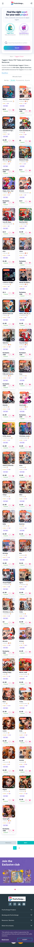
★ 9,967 (4, 705)
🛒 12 (23, 163)
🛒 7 (7, 286)
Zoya (20, 374)
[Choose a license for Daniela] (29, 771)
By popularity (20, 80)
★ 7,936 (4, 528)
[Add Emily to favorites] (9, 534)
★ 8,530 (20, 498)
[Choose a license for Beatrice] (29, 534)
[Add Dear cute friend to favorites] (26, 111)
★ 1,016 (20, 226)
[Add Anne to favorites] (26, 476)
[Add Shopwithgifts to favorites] (9, 593)
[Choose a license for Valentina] (13, 354)
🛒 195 (7, 469)
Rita (20, 553)
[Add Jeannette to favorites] (26, 800)
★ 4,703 (20, 377)
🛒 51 (7, 557)
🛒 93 (24, 346)
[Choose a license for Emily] (13, 534)
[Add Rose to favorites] (9, 712)
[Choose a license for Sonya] (13, 505)
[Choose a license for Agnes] (29, 593)
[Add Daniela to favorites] (26, 771)
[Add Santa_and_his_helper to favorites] (26, 324)
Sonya (4, 495)
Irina (4, 251)
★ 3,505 (4, 615)
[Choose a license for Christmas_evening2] (29, 446)
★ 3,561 (20, 586)
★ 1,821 (4, 163)
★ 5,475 (4, 764)
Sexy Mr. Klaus (7, 222)
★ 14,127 (21, 793)
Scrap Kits (17, 72)
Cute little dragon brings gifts (9, 130)
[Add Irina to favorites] (9, 262)
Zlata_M (5, 315)
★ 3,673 (4, 255)
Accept (24, 939)
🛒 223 (24, 498)
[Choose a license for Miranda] (29, 201)
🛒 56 (24, 377)
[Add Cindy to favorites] (26, 622)
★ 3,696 (20, 286)
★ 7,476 (4, 822)
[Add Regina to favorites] (9, 800)
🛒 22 (7, 163)
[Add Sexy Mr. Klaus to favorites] (9, 232)
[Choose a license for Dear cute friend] (29, 111)
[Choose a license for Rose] (13, 712)
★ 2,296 (20, 317)
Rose (4, 701)
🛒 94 (7, 705)
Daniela (21, 760)
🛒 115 (7, 498)
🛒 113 (24, 286)
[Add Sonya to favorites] (9, 505)
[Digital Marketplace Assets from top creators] (24, 27)
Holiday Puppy (7, 672)
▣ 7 (26, 103)
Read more (5, 939)
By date (13, 80)
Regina (5, 789)
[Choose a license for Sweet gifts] (29, 416)
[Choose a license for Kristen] (29, 652)
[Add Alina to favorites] (26, 505)
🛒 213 (24, 676)
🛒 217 (7, 346)
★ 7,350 (4, 498)
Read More (5, 73)
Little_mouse (7, 436)
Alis (4, 760)
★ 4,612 (4, 346)
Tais (21, 643)
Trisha (21, 701)
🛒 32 (24, 317)
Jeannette (22, 789)
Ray (21, 525)
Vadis (5, 467)
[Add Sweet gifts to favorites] (26, 416)
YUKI (5, 674)
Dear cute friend (24, 99)
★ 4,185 (4, 377)
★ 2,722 (20, 134)
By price (27, 80)
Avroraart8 (22, 375)
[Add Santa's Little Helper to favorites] (9, 476)
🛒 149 (24, 705)
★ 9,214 (20, 469)
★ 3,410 (4, 645)
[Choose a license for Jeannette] (29, 800)
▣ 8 (9, 346)
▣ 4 (26, 134)
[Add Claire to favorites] (26, 263)
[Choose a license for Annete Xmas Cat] (13, 324)
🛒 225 (24, 255)
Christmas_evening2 (25, 436)
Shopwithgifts (7, 582)
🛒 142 (7, 645)
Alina (20, 495)
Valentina (5, 343)
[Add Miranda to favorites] (26, 201)
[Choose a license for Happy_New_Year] (13, 202)
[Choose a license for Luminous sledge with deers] (13, 293)
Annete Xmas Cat (8, 313)
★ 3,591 (20, 255)
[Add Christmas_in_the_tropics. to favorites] (9, 622)
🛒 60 (7, 440)
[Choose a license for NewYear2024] (29, 232)
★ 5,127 (4, 557)
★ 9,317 (4, 676)
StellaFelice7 (23, 161)
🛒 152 (24, 615)
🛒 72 (7, 586)
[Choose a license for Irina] (13, 262)
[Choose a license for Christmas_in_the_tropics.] (13, 622)
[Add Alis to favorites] (9, 771)
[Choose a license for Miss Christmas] (13, 171)
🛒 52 (24, 103)
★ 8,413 (20, 615)
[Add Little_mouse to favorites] (9, 446)
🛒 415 (24, 793)
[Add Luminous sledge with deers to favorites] (9, 293)
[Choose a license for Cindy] (29, 622)
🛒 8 (7, 134)
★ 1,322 (20, 103)
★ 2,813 (20, 409)
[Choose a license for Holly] (29, 741)
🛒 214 (7, 528)
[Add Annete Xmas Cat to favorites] (9, 324)
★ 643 (20, 163)
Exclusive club (22, 110)
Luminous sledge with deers (9, 282)
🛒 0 (6, 103)
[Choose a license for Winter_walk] (29, 683)
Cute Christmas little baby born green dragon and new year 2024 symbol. (25, 130)
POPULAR (7, 87)
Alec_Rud (5, 253)
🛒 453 (7, 377)
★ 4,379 (4, 317)
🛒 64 (7, 194)
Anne (20, 465)
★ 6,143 (4, 409)
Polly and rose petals (9, 374)
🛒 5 (7, 226)
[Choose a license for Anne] (29, 476)
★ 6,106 (20, 440)
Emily (4, 524)
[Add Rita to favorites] (26, 564)
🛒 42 (7, 255)
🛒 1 (23, 194)
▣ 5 (9, 134)
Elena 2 (5, 99)
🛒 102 (7, 793)
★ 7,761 (4, 469)
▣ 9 (25, 194)
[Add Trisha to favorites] (26, 712)
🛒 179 (24, 469)
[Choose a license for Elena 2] (13, 110)
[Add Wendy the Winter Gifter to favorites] (26, 294)
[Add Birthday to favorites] (9, 564)
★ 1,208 (4, 134)
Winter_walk (23, 672)
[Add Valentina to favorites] (9, 354)
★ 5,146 (20, 346)
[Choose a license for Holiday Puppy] (13, 683)
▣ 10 (26, 645)
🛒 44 (7, 317)
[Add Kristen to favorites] (26, 652)
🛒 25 (24, 528)
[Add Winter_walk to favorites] (26, 683)
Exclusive (22, 101)
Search (17, 48)
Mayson (5, 132)
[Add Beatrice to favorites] (26, 534)
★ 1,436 (20, 194)
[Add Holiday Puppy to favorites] (9, 683)
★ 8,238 (20, 764)
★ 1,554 (4, 286)
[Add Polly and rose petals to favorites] (9, 385)
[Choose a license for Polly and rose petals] (13, 385)
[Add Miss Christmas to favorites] (9, 171)
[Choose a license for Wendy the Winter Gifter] (29, 294)
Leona (4, 731)
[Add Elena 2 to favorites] (9, 110)
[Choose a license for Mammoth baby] (29, 170)
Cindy (21, 612)
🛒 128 (24, 764)
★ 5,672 (20, 557)
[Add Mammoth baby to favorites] (26, 170)
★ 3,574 (20, 528)
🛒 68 (24, 645)
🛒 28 (24, 226)
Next (25, 843)
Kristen (21, 641)
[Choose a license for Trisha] (29, 712)
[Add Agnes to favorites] (26, 593)
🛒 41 (24, 586)
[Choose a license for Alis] (13, 771)
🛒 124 (7, 822)
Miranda (21, 191)
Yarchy (21, 132)
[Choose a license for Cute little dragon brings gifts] (13, 140)
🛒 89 (7, 409)
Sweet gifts (22, 405)
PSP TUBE (5, 105)
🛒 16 (24, 134)
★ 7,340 (4, 793)
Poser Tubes (26, 72)
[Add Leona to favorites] (9, 741)
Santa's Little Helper (9, 465)
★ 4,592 (4, 586)
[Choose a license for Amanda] (13, 415)
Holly (20, 731)
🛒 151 (24, 440)
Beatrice (21, 524)
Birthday (5, 553)
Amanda (5, 405)
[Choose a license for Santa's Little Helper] (13, 476)
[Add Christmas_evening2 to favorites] (26, 446)
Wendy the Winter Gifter (25, 282)
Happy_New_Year (8, 191)
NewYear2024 (23, 222)
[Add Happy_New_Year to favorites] (9, 202)
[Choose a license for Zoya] (29, 384)
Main (11, 56)
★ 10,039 (21, 676)
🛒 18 (24, 409)
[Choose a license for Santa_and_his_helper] (29, 324)
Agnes (21, 582)
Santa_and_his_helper (25, 313)
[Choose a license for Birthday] (13, 564)
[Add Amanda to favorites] (9, 415)
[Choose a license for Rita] (29, 564)
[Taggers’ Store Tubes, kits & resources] (10, 27)
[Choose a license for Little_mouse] (13, 446)
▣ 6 (8, 103)
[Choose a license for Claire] (29, 263)
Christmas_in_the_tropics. (9, 612)
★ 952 (4, 103)
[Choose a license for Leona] (13, 741)
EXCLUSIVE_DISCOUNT (8, 101)
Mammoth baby (23, 160)
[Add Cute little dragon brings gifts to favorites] (9, 140)
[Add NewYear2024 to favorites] (26, 232)
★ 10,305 (21, 705)
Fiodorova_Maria (23, 674)
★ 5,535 (4, 440)
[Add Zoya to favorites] (26, 384)
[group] (17, 871)
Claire (21, 251)
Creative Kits (10, 72)
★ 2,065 (4, 194)
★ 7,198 (20, 645)
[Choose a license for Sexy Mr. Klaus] (13, 232)
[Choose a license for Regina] (13, 800)
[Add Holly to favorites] (26, 741)
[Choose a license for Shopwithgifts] (13, 593)
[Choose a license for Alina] (29, 505)
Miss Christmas (7, 160)
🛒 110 (7, 676)
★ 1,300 (4, 226)
